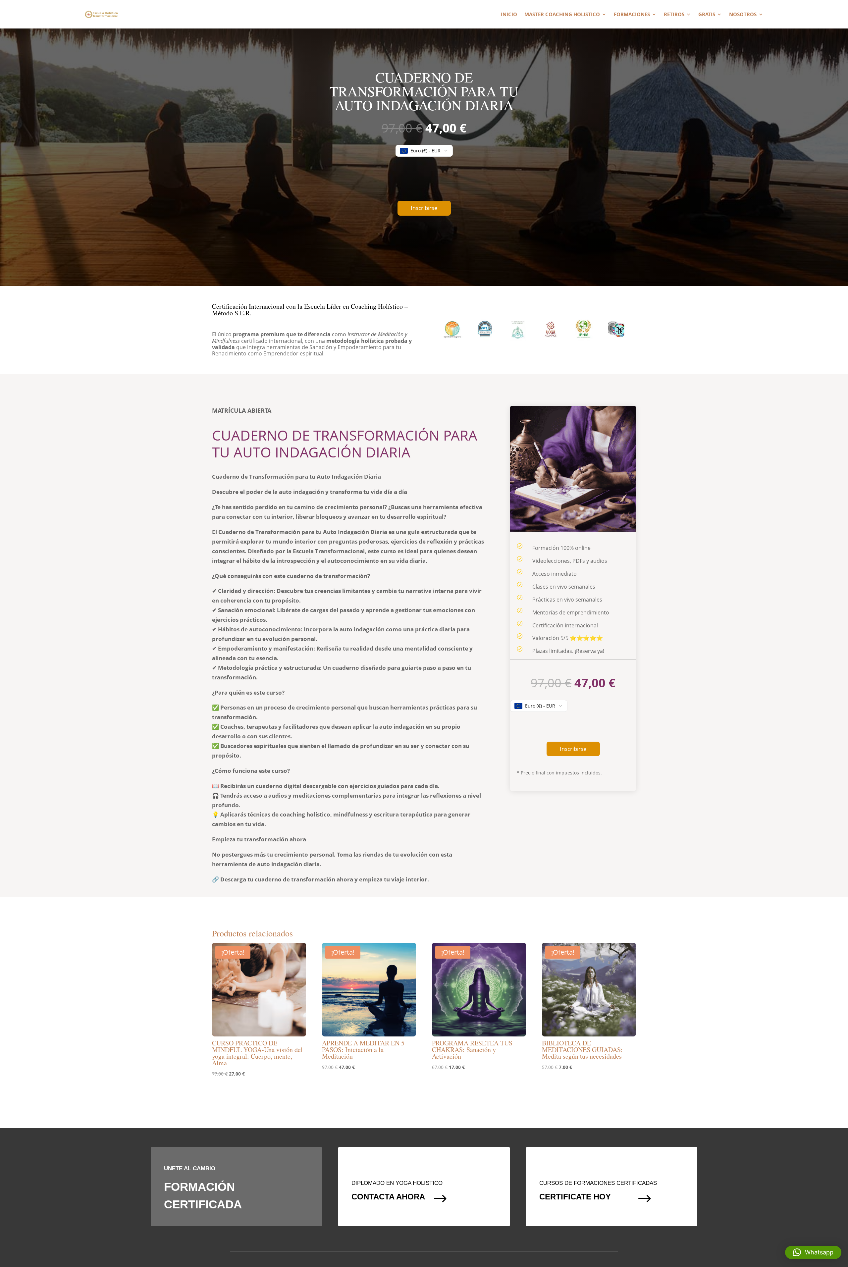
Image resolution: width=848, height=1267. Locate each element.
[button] (813, 1252)
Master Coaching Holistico (562, 15)
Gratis (706, 15)
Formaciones (632, 15)
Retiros (674, 15)
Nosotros (743, 15)
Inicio (509, 15)
